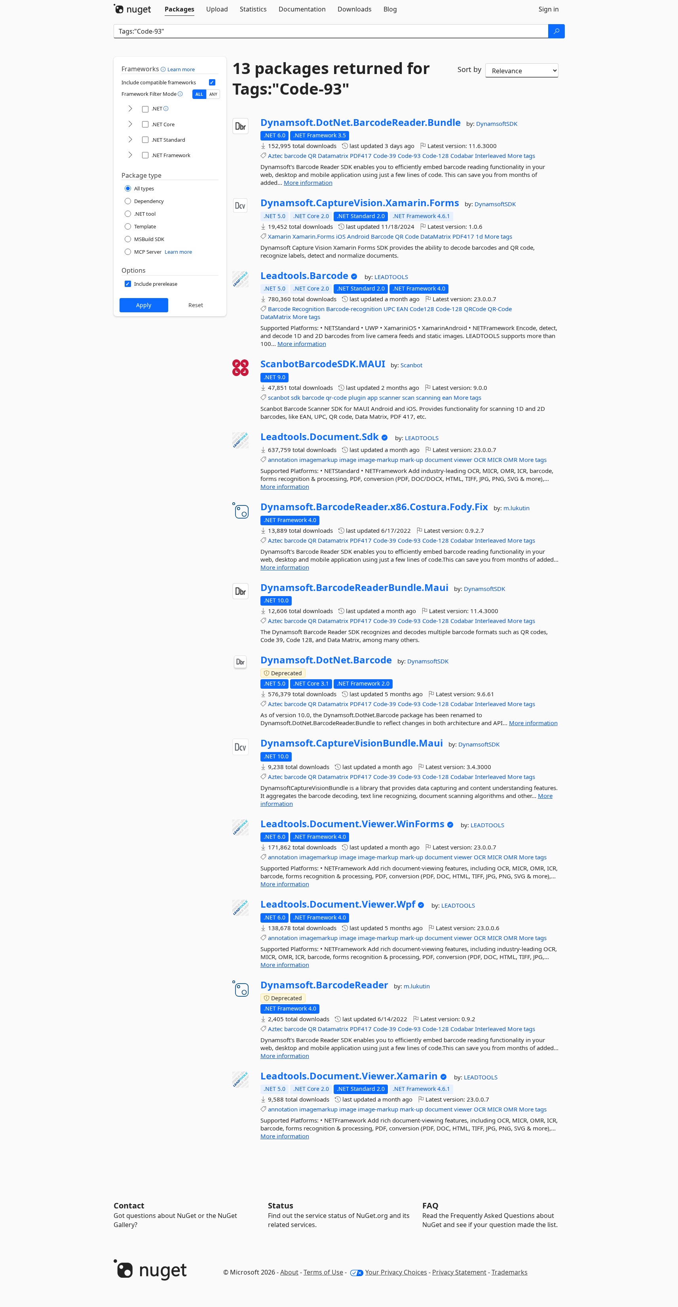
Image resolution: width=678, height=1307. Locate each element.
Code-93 (409, 156)
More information (308, 182)
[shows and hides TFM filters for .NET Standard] (130, 140)
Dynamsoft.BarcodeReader (324, 984)
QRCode (475, 309)
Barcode (382, 236)
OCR (480, 460)
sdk (295, 397)
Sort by (469, 69)
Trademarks (510, 1272)
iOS (341, 236)
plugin (357, 397)
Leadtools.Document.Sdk (319, 436)
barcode (295, 156)
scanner (390, 397)
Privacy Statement (459, 1272)
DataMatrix (435, 236)
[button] (164, 69)
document (438, 460)
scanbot (278, 397)
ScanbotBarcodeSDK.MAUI (322, 363)
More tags (521, 156)
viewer (463, 460)
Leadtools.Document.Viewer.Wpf (337, 904)
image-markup (378, 460)
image (347, 460)
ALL (199, 94)
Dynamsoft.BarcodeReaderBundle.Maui (354, 587)
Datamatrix (333, 156)
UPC (389, 309)
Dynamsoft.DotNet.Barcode (326, 659)
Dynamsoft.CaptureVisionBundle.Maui (351, 743)
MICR (494, 460)
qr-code (336, 397)
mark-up (411, 460)
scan (408, 397)
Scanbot (411, 365)
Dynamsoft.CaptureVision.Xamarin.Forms (359, 202)
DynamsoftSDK (496, 123)
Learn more (181, 69)
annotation (283, 460)
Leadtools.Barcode (304, 275)
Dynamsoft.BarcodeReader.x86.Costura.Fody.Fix (374, 506)
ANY (213, 94)
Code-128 (435, 156)
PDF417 (361, 156)
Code (412, 236)
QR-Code (500, 309)
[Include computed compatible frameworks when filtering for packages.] (212, 82)
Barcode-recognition (354, 309)
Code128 (422, 309)
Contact (129, 1205)
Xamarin (279, 236)
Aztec (275, 156)
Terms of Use (323, 1272)
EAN (402, 309)
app (372, 397)
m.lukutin (516, 508)
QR (312, 156)
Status (280, 1205)
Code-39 (384, 156)
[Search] (556, 31)
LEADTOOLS (391, 277)
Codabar (461, 156)
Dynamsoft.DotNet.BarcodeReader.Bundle (360, 122)
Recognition (308, 309)
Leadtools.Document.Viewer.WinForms (352, 823)
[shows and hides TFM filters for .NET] (130, 109)
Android (358, 236)
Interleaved (490, 156)
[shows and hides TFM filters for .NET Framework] (130, 155)
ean (447, 397)
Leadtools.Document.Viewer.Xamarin (349, 1075)
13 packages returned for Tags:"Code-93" (331, 78)
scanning (428, 397)
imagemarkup (318, 460)
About (289, 1272)
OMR (510, 460)
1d (479, 236)
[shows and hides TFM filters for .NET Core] (130, 124)
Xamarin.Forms (313, 236)
